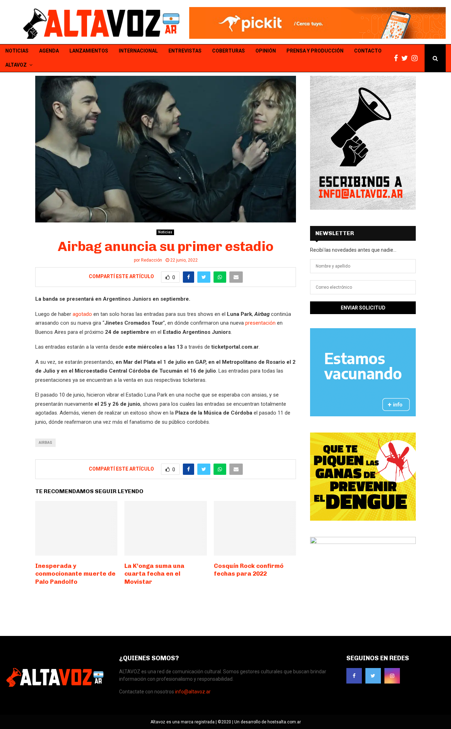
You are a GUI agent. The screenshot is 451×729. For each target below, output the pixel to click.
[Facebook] (397, 58)
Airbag (45, 443)
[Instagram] (416, 58)
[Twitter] (406, 58)
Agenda (49, 51)
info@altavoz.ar (193, 691)
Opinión (265, 51)
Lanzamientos (88, 51)
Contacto (368, 51)
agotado (82, 314)
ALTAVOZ (16, 65)
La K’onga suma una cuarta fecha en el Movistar (154, 573)
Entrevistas (185, 51)
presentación (260, 323)
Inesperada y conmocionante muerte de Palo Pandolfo (75, 573)
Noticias (17, 51)
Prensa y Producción (315, 51)
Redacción (151, 260)
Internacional (138, 51)
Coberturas (228, 51)
